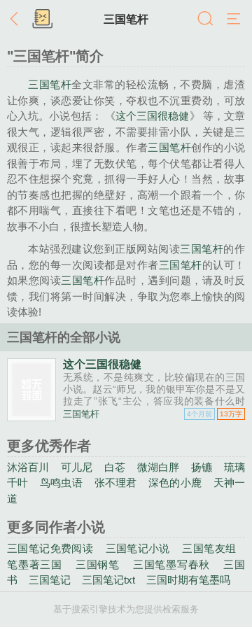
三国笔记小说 (138, 548)
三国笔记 (50, 580)
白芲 (114, 467)
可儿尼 (76, 467)
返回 (17, 19)
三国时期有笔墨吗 (188, 580)
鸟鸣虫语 (61, 482)
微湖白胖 (158, 467)
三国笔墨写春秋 (171, 564)
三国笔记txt (108, 580)
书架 (41, 19)
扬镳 (201, 467)
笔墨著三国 (34, 564)
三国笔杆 (126, 19)
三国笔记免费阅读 (50, 548)
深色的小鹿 (175, 482)
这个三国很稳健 (152, 116)
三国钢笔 (98, 564)
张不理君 (115, 482)
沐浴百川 (28, 467)
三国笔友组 (209, 548)
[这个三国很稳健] (31, 416)
